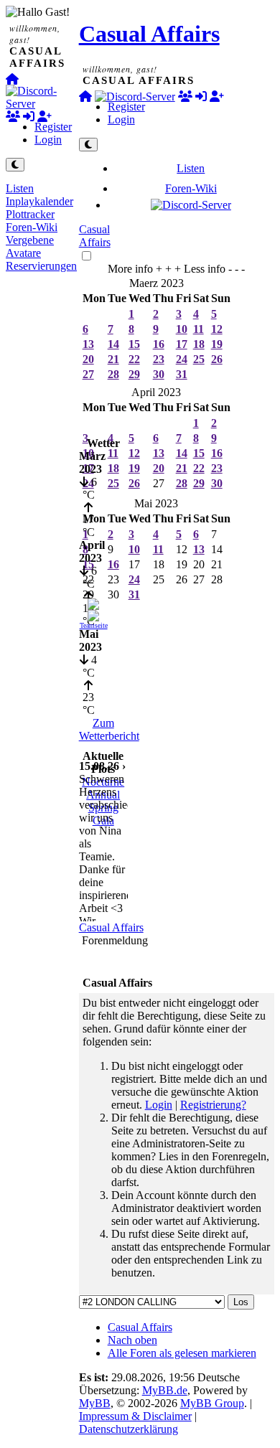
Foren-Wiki (31, 227)
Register (53, 127)
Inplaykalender (39, 201)
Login (48, 139)
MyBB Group (212, 1403)
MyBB (95, 1403)
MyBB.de (164, 1390)
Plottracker (30, 214)
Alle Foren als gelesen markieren (182, 1353)
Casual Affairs (149, 34)
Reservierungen (41, 266)
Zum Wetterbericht (109, 729)
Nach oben (132, 1340)
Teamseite (94, 625)
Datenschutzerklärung (128, 1429)
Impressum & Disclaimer (135, 1416)
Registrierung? (213, 1105)
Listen (20, 188)
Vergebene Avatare (30, 246)
